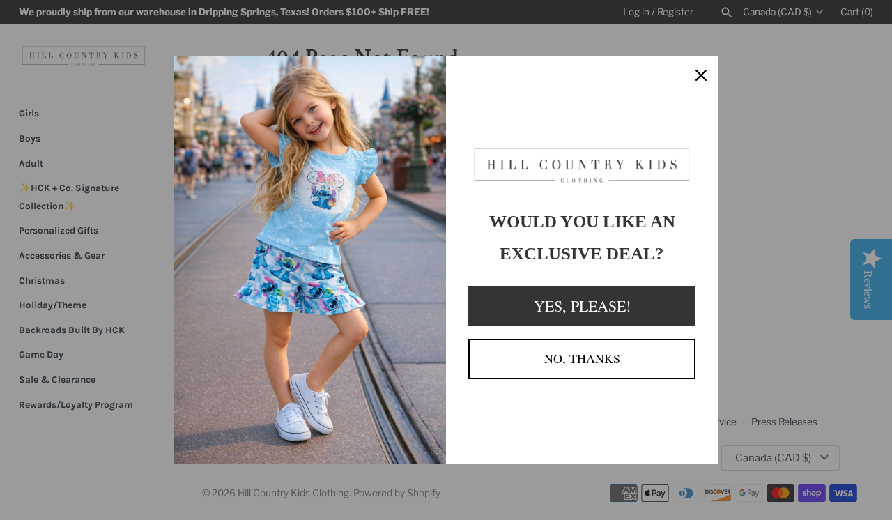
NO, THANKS (582, 358)
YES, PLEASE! (582, 306)
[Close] (701, 73)
